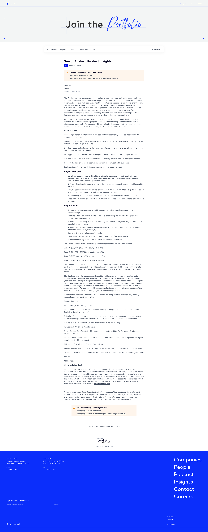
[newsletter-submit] (56, 504)
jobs (52, 49)
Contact (184, 489)
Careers (183, 496)
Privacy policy (99, 446)
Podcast (184, 474)
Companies (183, 4)
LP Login (171, 524)
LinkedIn (171, 517)
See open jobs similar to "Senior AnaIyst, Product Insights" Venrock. (94, 78)
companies (68, 49)
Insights (183, 482)
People (193, 4)
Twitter (170, 519)
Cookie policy (109, 446)
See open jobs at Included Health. (82, 75)
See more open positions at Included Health (104, 426)
